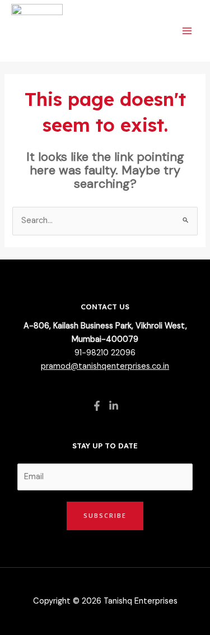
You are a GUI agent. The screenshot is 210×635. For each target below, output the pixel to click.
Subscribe (105, 515)
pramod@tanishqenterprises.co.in (105, 366)
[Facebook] (97, 406)
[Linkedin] (114, 406)
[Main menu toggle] (187, 31)
